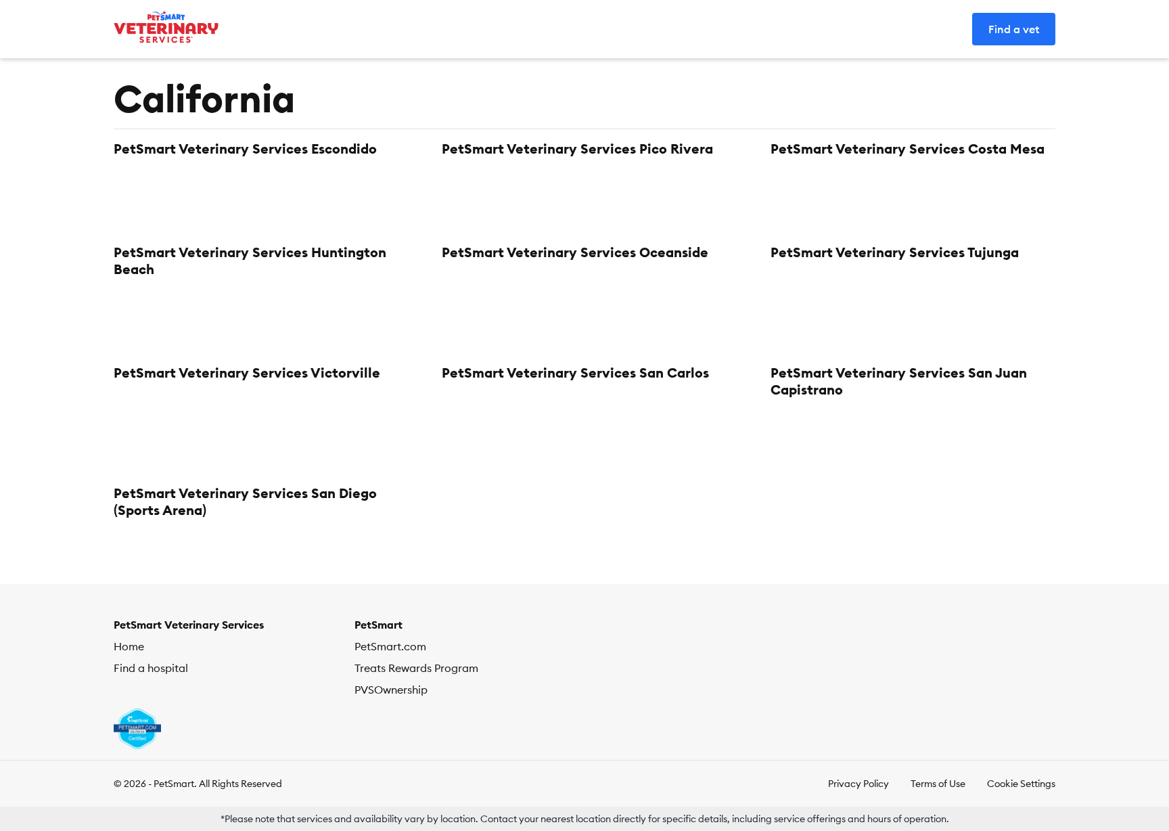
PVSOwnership (391, 689)
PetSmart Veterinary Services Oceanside (575, 252)
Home (129, 646)
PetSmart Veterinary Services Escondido (245, 148)
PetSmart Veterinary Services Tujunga (895, 252)
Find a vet (1013, 29)
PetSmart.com (390, 646)
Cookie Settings (1021, 784)
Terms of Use (938, 784)
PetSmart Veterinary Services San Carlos (575, 372)
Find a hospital (151, 668)
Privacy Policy (858, 784)
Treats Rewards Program (416, 668)
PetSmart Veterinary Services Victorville (247, 372)
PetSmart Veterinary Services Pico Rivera (577, 148)
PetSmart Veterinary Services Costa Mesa (908, 148)
